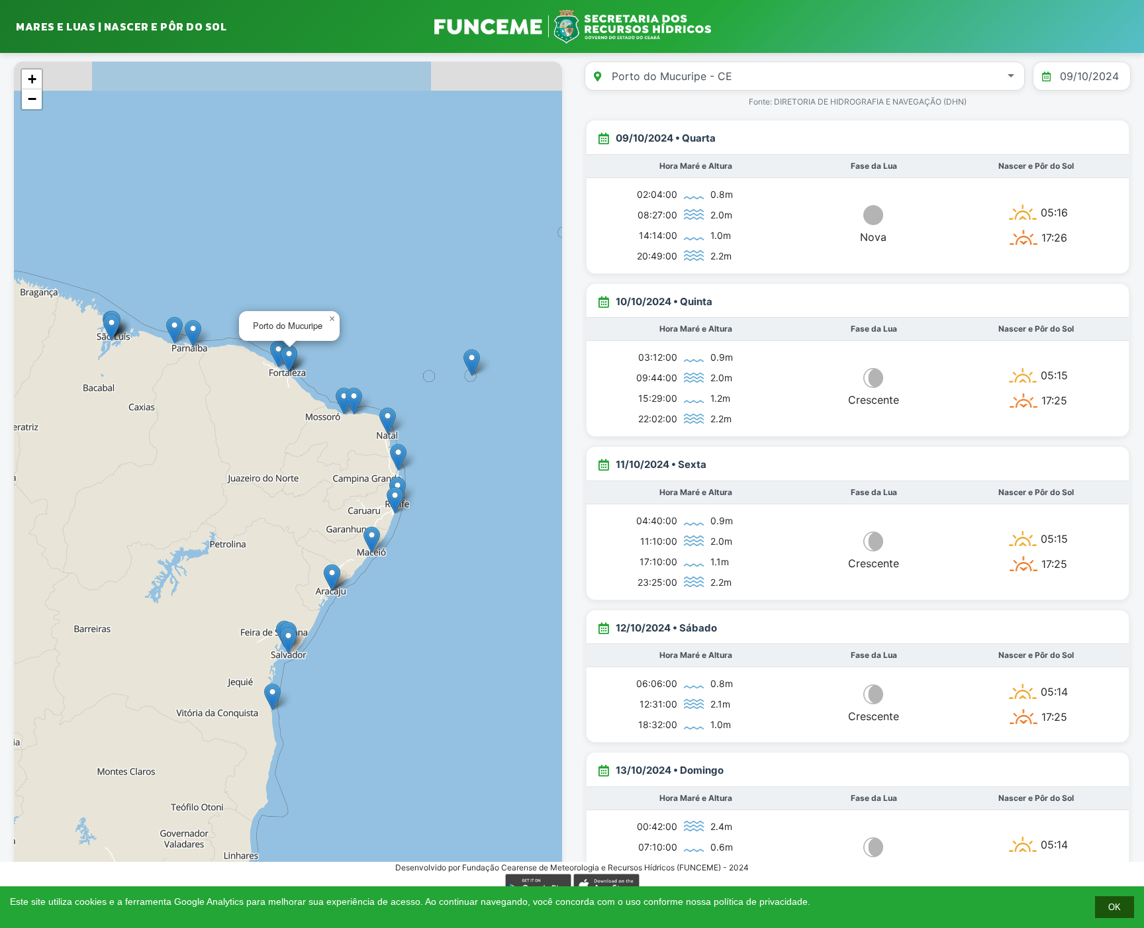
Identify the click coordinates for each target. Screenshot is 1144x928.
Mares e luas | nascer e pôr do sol (121, 26)
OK (1114, 907)
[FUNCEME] (572, 26)
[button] (371, 539)
